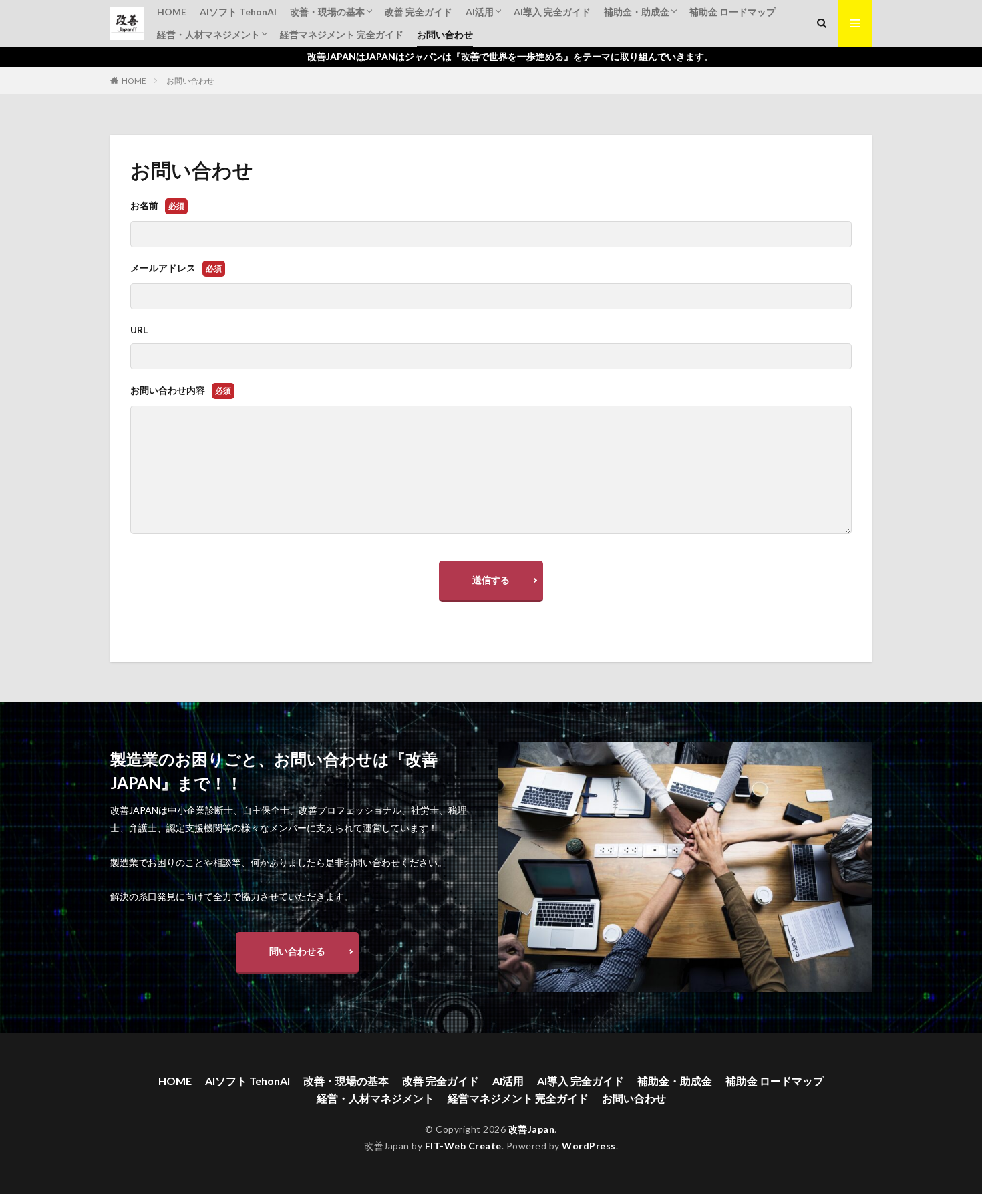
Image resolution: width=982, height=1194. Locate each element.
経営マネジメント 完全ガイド (341, 34)
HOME (171, 11)
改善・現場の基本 (327, 11)
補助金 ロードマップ (732, 11)
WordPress (589, 1145)
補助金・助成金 (636, 11)
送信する (491, 579)
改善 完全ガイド (418, 11)
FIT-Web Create (463, 1145)
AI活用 (480, 11)
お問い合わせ (445, 34)
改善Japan (531, 1129)
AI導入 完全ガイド (552, 11)
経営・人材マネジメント (208, 34)
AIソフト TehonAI (238, 11)
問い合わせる (297, 951)
